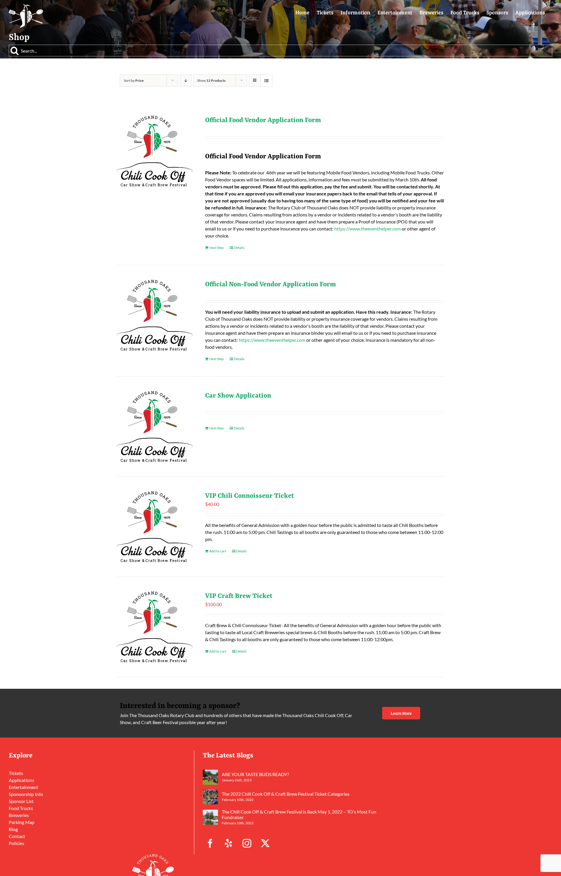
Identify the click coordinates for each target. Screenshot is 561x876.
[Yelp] (228, 843)
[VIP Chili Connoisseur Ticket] (154, 526)
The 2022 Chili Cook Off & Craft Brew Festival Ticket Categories (285, 794)
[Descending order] (185, 80)
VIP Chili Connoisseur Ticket (249, 496)
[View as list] (266, 80)
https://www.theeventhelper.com (367, 228)
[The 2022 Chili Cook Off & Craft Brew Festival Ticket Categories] (210, 796)
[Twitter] (265, 843)
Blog (13, 829)
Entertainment (23, 787)
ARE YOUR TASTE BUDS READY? (255, 774)
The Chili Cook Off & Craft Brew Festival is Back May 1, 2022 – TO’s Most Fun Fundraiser (299, 814)
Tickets (16, 773)
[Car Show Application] (154, 426)
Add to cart (217, 551)
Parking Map (21, 822)
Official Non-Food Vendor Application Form (270, 284)
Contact (17, 836)
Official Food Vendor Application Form (263, 120)
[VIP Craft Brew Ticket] (154, 626)
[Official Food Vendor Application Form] (154, 151)
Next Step (216, 247)
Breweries (19, 815)
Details (239, 247)
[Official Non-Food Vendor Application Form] (154, 315)
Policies (16, 843)
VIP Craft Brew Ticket (238, 596)
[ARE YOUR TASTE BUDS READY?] (210, 777)
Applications (21, 780)
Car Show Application (238, 396)
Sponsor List (21, 801)
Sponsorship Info (26, 794)
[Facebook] (210, 843)
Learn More (401, 713)
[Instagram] (247, 843)
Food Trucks (21, 808)
